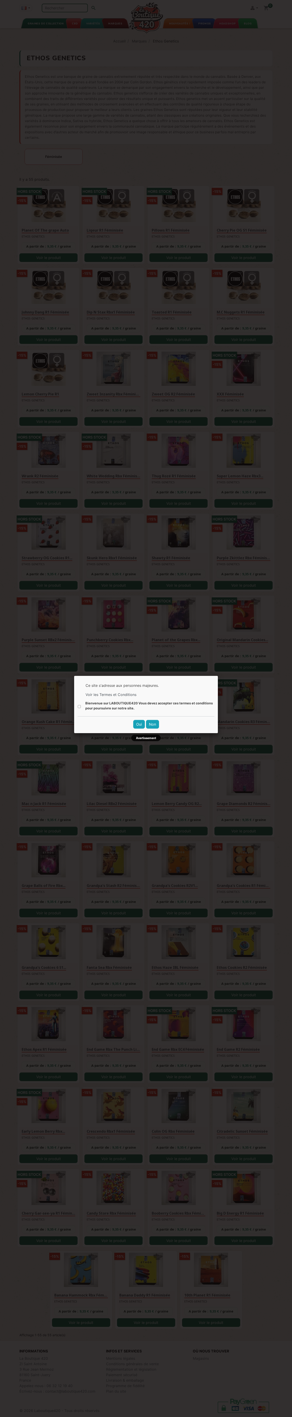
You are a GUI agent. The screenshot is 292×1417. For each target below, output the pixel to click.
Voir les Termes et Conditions (111, 694)
